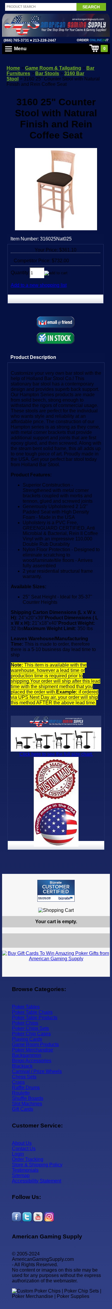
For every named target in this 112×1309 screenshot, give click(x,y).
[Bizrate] (101, 904)
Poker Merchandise (32, 1049)
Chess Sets (24, 1076)
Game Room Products (35, 1044)
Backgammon (26, 1055)
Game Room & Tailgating (53, 68)
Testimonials (25, 1170)
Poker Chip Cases (31, 1033)
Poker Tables (26, 1006)
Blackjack (22, 1066)
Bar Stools (47, 73)
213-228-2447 (44, 40)
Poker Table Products (34, 1017)
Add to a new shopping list (39, 285)
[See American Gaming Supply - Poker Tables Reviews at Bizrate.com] (56, 891)
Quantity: (20, 272)
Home (13, 68)
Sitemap (21, 1175)
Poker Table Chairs (32, 1012)
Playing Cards (27, 1039)
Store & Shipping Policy (37, 1164)
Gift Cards (22, 1109)
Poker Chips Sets (30, 1028)
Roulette (21, 1092)
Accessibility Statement (36, 1180)
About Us (22, 1143)
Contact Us (24, 1148)
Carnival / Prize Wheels (37, 1071)
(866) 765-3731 (16, 40)
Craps (18, 1082)
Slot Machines (27, 1103)
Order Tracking (27, 1159)
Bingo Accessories (31, 1060)
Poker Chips (25, 1022)
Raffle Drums (26, 1087)
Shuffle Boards (27, 1098)
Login (18, 1153)
